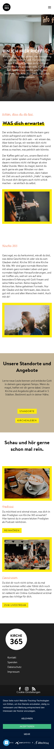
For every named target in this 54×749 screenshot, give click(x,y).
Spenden (12, 662)
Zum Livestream (15, 605)
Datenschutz (14, 667)
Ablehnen (27, 718)
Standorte (27, 411)
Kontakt (11, 657)
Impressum (13, 671)
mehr (27, 734)
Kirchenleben (27, 420)
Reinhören (11, 530)
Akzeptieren (27, 726)
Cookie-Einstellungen (28, 692)
